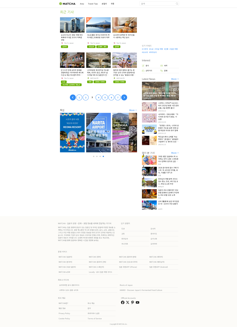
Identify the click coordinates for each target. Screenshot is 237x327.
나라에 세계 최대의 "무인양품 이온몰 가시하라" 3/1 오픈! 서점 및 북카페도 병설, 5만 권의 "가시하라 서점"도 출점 (160, 95)
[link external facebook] (123, 303)
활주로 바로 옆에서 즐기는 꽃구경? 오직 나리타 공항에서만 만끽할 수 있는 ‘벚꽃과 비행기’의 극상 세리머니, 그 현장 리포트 (124, 75)
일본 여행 (174, 49)
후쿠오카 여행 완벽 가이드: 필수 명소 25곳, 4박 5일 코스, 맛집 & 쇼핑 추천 (168, 181)
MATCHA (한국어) (65, 262)
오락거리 (149, 70)
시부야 (145, 49)
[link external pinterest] (133, 303)
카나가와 (124, 244)
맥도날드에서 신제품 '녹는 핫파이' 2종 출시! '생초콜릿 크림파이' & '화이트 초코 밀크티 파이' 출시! (168, 140)
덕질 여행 (159, 49)
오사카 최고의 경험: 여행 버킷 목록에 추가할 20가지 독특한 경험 (72, 37)
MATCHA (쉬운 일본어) (67, 267)
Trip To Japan (69, 43)
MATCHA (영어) (95, 257)
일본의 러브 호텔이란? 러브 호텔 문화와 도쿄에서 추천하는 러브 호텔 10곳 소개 (168, 192)
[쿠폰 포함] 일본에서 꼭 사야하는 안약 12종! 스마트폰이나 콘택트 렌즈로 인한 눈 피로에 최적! (168, 160)
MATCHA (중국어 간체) (97, 262)
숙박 (165, 65)
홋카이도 (154, 233)
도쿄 (151, 49)
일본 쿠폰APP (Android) (158, 267)
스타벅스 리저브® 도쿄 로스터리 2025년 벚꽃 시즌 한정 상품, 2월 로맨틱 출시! (168, 105)
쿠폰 (112, 3)
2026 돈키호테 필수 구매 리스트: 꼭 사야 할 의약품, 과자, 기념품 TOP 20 (168, 170)
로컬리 (104, 3)
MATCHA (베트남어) (157, 262)
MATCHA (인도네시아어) (128, 262)
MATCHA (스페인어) (96, 267)
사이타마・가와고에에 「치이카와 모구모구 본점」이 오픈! (168, 116)
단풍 (166, 49)
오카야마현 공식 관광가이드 (69, 285)
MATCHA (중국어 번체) (127, 257)
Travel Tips (93, 3)
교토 (123, 233)
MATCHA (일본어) (65, 257)
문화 (165, 70)
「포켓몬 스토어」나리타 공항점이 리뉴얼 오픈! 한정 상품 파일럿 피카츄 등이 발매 (168, 128)
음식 (147, 65)
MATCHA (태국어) (156, 257)
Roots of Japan (126, 285)
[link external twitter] (128, 303)
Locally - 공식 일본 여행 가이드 (100, 272)
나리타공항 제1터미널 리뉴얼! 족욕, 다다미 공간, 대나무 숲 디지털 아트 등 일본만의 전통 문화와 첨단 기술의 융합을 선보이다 (98, 75)
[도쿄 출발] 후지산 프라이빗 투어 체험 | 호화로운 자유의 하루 (98, 36)
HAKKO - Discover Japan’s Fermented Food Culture (141, 290)
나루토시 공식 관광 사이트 (68, 290)
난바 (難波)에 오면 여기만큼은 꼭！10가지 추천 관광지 (168, 202)
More (132, 110)
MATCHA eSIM (64, 272)
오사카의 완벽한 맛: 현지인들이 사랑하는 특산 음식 (124, 36)
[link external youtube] (138, 303)
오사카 (145, 52)
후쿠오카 (153, 52)
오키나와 (154, 238)
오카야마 (154, 244)
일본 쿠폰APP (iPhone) (128, 267)
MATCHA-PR (94, 78)
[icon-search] (177, 3)
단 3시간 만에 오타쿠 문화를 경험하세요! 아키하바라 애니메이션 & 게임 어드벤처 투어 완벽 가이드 (72, 74)
